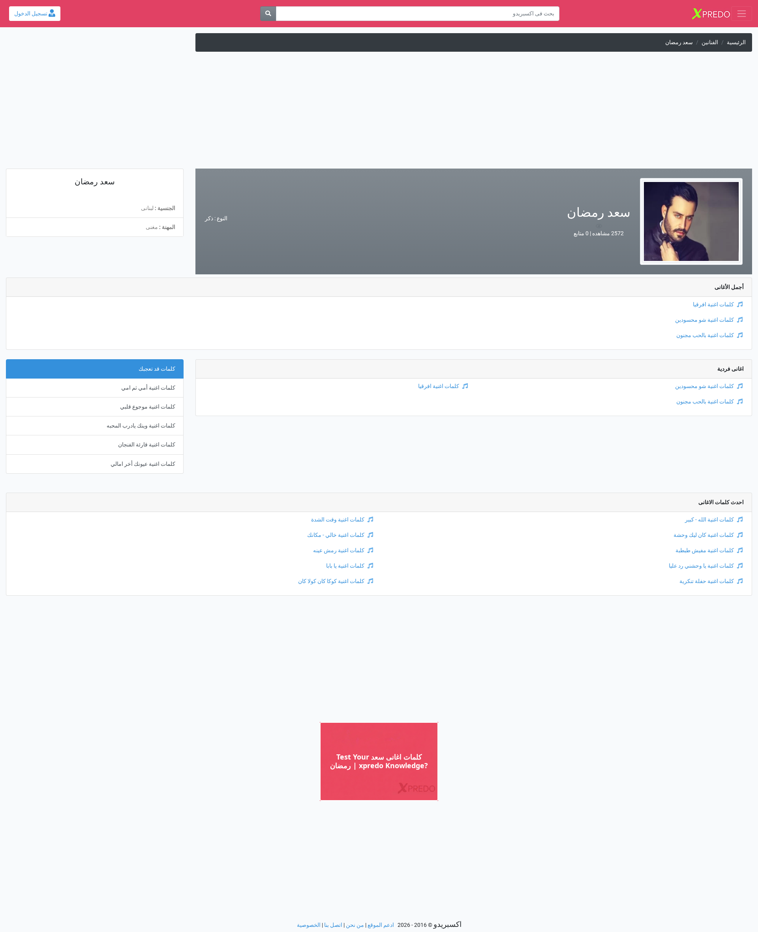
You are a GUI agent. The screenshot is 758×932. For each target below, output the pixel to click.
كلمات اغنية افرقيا (713, 304)
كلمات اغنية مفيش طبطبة (704, 550)
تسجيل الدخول (31, 13)
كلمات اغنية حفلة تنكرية (706, 581)
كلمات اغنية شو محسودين (704, 320)
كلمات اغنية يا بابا (345, 566)
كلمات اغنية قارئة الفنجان (146, 444)
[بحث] (268, 13)
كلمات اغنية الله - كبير (709, 519)
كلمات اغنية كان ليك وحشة (704, 535)
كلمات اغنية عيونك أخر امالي (143, 464)
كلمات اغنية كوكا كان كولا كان (331, 581)
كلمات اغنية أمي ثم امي (148, 387)
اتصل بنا (333, 925)
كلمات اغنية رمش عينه (338, 550)
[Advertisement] (379, 113)
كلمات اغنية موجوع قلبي (147, 406)
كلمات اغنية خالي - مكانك (335, 535)
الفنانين (710, 42)
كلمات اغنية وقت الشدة (337, 519)
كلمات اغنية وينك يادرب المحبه (141, 425)
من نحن (355, 925)
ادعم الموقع (381, 925)
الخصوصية (309, 925)
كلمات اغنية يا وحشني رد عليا (701, 566)
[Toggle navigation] (741, 13)
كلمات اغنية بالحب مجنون (705, 335)
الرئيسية (736, 42)
